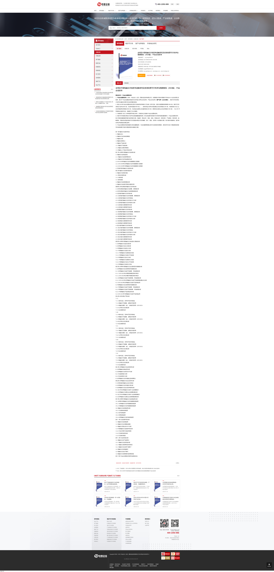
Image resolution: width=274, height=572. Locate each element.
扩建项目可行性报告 (111, 523)
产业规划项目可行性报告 (112, 537)
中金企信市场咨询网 (143, 565)
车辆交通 (98, 55)
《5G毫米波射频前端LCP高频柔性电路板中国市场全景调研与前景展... (104, 112)
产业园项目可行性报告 (112, 527)
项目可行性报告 (138, 32)
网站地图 (112, 567)
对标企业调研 (128, 539)
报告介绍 (119, 83)
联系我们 (158, 10)
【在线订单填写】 (126, 463)
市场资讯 (143, 10)
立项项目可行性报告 (111, 541)
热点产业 (98, 85)
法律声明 (147, 525)
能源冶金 (98, 63)
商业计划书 (109, 521)
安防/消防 (134, 48)
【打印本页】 (139, 463)
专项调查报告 (128, 543)
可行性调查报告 (135, 564)
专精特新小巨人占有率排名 (131, 523)
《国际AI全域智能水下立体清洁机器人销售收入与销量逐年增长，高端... (104, 102)
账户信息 (147, 523)
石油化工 (98, 48)
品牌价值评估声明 (129, 521)
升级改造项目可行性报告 (112, 529)
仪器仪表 (98, 52)
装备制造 (98, 70)
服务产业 (98, 81)
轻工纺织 (98, 74)
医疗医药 (98, 45)
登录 (172, 4)
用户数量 (127, 533)
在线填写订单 (141, 75)
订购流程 (126, 83)
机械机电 (98, 66)
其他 (148, 48)
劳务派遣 (117, 565)
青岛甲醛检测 (150, 564)
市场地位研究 (133, 10)
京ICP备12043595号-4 (144, 554)
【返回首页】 (119, 463)
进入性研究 (159, 32)
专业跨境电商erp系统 (125, 565)
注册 (178, 4)
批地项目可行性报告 (111, 533)
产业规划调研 (128, 541)
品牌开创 (127, 527)
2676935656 (167, 75)
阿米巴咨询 (117, 564)
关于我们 (150, 10)
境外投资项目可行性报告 (112, 531)
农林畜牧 (98, 77)
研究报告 (101, 10)
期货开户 (143, 564)
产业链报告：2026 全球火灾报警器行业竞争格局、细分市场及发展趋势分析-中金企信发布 (139, 468)
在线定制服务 (150, 75)
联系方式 (147, 521)
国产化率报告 (121, 10)
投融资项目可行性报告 (112, 539)
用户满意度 (127, 531)
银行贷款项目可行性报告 (112, 535)
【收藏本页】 (133, 463)
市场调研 (165, 10)
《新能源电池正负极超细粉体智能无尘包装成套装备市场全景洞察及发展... (104, 98)
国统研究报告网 (153, 565)
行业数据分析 (127, 32)
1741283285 (158, 75)
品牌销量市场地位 (129, 537)
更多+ (112, 89)
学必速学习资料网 (126, 564)
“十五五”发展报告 (147, 32)
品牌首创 (127, 535)
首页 (95, 10)
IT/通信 (142, 48)
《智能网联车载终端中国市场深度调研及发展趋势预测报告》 (104, 107)
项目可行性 (111, 10)
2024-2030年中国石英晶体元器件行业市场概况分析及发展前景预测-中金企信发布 (138, 470)
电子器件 (119, 48)
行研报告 (154, 32)
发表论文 (135, 565)
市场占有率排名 (175, 10)
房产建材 (98, 59)
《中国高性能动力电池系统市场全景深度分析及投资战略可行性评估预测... (104, 93)
